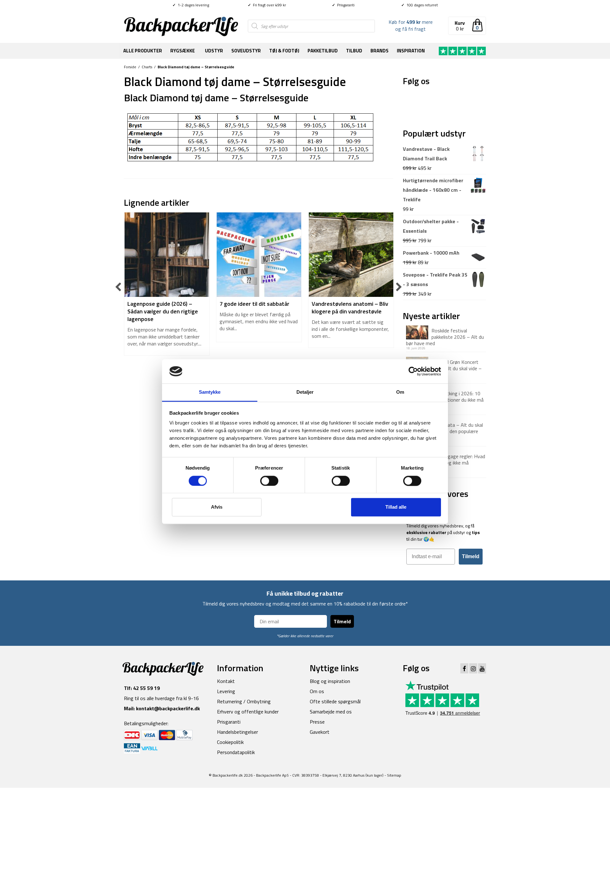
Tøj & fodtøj (284, 50)
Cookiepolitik (230, 742)
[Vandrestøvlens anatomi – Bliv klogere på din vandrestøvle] (351, 254)
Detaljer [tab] (305, 392)
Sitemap (394, 775)
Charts (147, 67)
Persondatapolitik (236, 752)
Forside (130, 67)
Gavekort (319, 732)
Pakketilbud (323, 50)
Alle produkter (142, 50)
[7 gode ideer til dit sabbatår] (259, 254)
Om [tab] (400, 392)
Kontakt (226, 681)
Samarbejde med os (331, 711)
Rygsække (182, 50)
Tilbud (354, 50)
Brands (379, 50)
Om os (317, 691)
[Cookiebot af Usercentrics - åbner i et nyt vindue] (413, 371)
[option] (167, 287)
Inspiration (411, 50)
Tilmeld (470, 556)
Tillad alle (395, 507)
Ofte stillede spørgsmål (335, 701)
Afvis (216, 507)
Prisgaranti (343, 5)
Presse (317, 722)
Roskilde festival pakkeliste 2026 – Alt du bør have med (445, 336)
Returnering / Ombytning (244, 701)
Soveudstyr (246, 50)
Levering (226, 691)
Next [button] (398, 287)
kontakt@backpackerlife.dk (168, 708)
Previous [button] (118, 287)
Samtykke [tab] (210, 392)
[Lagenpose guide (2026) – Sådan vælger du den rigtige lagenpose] (166, 254)
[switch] (269, 481)
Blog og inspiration (330, 681)
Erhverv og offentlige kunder (248, 711)
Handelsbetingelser (237, 732)
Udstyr (214, 50)
